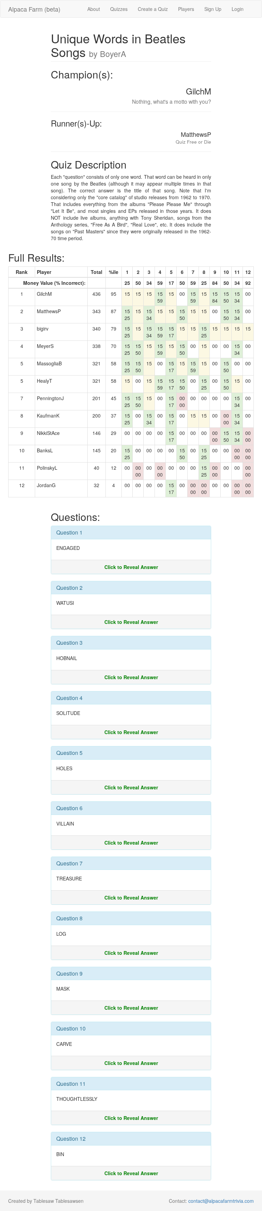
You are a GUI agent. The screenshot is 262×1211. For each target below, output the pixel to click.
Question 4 (69, 698)
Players (186, 8)
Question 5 (69, 753)
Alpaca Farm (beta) (34, 8)
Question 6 (69, 808)
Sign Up (212, 8)
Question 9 (69, 973)
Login (238, 8)
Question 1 (69, 532)
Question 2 (69, 588)
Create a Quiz (153, 8)
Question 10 (71, 1028)
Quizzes (119, 8)
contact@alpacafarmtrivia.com (221, 1200)
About (93, 8)
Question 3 (69, 642)
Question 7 (69, 863)
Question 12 (71, 1138)
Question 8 (69, 918)
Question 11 (71, 1084)
